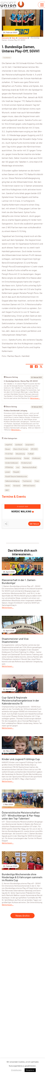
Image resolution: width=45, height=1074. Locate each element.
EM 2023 (34, 449)
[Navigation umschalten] (42, 4)
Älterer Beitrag (11, 407)
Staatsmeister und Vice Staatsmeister (15, 640)
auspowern (30, 445)
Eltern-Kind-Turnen (20, 449)
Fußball (30, 454)
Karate (26, 458)
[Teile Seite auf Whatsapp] (31, 366)
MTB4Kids (9, 467)
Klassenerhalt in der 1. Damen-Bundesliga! (19, 581)
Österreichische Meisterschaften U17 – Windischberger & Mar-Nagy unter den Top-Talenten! (21, 815)
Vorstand (16, 486)
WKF (7, 490)
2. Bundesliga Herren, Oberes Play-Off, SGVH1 (21, 381)
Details (34, 523)
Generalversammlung (13, 458)
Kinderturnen (26, 463)
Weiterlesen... (16, 430)
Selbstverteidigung (12, 481)
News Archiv (22, 915)
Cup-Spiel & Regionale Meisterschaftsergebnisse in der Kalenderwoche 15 (20, 700)
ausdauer (18, 445)
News (14, 38)
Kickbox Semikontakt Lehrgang (15, 411)
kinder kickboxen (11, 463)
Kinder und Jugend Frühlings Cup (21, 759)
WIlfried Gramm (29, 486)
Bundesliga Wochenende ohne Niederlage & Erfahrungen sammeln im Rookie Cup (22, 877)
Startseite (5, 38)
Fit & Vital (8, 454)
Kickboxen (36, 458)
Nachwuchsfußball (29, 467)
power (7, 472)
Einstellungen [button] (16, 1070)
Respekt (16, 472)
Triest (37, 481)
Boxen (7, 449)
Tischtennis (22, 38)
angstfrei (8, 445)
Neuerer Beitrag (12, 377)
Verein (7, 486)
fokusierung (20, 454)
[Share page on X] (41, 366)
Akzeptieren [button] (30, 1070)
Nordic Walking (21, 511)
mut (17, 467)
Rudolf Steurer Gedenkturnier (16, 476)
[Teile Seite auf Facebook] (36, 366)
